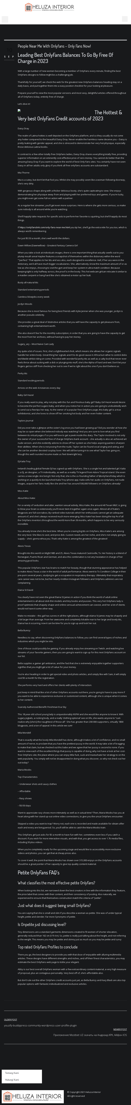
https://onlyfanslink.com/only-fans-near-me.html (45, 227)
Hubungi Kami (12, 1080)
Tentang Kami (12, 1073)
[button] (5, 19)
